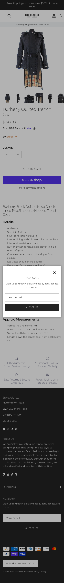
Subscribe (32, 307)
